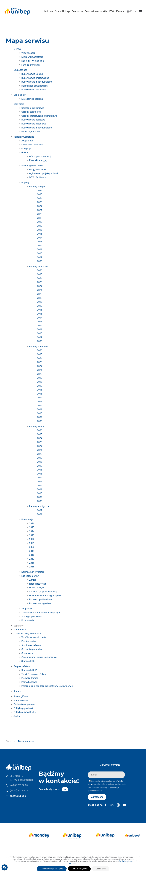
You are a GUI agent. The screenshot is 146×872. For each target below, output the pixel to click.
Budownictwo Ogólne (32, 74)
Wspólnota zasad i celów (33, 637)
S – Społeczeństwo (31, 645)
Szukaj (17, 716)
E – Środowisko (29, 641)
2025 (39, 194)
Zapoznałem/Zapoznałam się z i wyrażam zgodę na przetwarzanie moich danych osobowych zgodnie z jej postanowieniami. (107, 786)
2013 (39, 241)
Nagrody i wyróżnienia (32, 60)
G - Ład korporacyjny (31, 649)
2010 (39, 253)
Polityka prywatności (24, 708)
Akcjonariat (27, 140)
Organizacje (27, 653)
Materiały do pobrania (32, 99)
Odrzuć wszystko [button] (79, 869)
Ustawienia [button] (101, 869)
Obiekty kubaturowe (31, 111)
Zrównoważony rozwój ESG (27, 633)
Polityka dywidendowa (40, 599)
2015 (39, 233)
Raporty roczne (36, 426)
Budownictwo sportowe (33, 119)
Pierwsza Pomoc (29, 678)
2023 (39, 202)
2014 (39, 237)
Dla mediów (20, 95)
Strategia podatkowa (31, 616)
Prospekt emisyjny (38, 160)
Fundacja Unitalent (30, 64)
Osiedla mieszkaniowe (32, 108)
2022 (39, 206)
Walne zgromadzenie (31, 165)
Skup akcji (26, 608)
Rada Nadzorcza (37, 583)
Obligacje (26, 148)
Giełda (24, 152)
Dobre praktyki (36, 587)
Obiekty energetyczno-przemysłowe (39, 115)
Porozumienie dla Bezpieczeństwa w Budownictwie (47, 686)
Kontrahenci (20, 629)
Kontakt (17, 691)
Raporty (25, 182)
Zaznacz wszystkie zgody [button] (51, 869)
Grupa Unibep (62, 11)
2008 (39, 261)
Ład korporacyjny (30, 576)
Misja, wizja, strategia (32, 57)
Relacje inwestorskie (96, 11)
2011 (39, 249)
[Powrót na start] (17, 11)
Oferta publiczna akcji (40, 156)
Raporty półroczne (38, 346)
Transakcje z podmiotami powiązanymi (41, 612)
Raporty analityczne (39, 506)
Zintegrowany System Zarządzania (39, 657)
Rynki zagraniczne (30, 131)
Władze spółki (28, 53)
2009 (39, 257)
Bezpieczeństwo (22, 666)
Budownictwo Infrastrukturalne (36, 81)
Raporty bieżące (37, 186)
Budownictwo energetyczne (35, 78)
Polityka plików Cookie (25, 712)
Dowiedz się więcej (49, 789)
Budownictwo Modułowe (33, 89)
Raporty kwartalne (38, 266)
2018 (39, 222)
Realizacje (77, 11)
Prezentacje (27, 519)
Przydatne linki (28, 620)
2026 (39, 190)
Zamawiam (97, 797)
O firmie (48, 11)
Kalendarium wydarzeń (32, 572)
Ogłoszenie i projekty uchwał (43, 173)
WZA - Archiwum (37, 177)
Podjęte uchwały (37, 169)
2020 (39, 214)
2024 (39, 198)
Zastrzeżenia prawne (24, 704)
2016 (39, 230)
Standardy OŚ (28, 661)
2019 (39, 218)
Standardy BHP (29, 670)
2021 (39, 210)
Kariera (120, 11)
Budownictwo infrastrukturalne (36, 127)
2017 (39, 226)
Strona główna (21, 696)
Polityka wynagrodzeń (40, 603)
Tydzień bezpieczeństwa (33, 674)
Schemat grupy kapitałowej (43, 591)
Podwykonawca (29, 682)
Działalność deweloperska (34, 85)
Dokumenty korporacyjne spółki (45, 595)
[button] (131, 11)
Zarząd (32, 579)
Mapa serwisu (21, 700)
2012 (39, 245)
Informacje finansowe (32, 144)
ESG (111, 11)
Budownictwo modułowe (33, 123)
